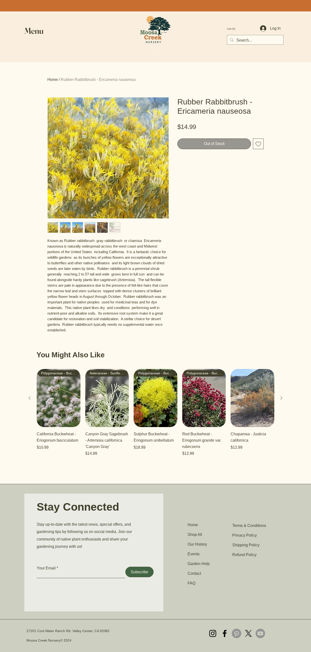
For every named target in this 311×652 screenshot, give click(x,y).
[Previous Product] (30, 398)
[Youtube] (260, 633)
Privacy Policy (244, 535)
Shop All (195, 534)
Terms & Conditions (249, 525)
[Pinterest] (236, 633)
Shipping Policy (245, 545)
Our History (197, 544)
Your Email (46, 568)
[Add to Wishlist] (258, 143)
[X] (248, 633)
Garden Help (199, 564)
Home (52, 79)
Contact (194, 573)
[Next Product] (281, 398)
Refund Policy (244, 555)
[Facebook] (224, 633)
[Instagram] (212, 633)
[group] (155, 416)
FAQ (191, 583)
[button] (35, 31)
